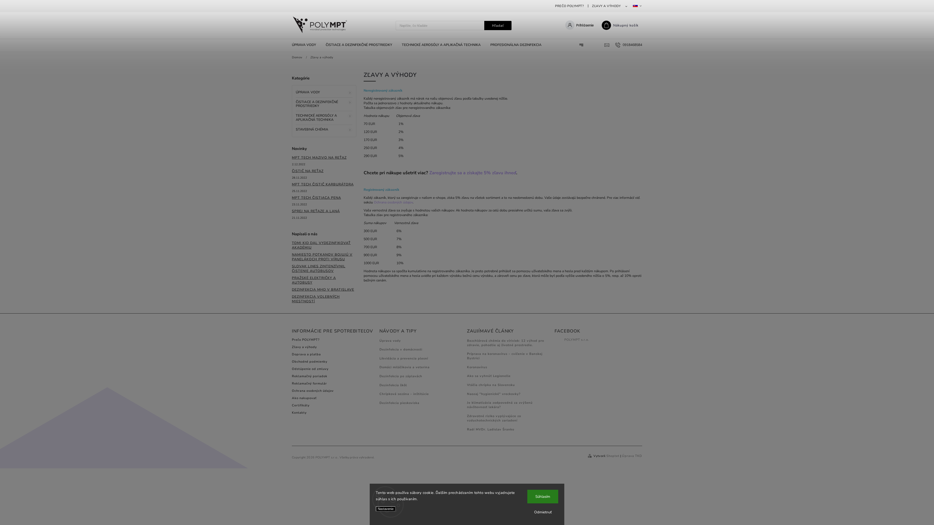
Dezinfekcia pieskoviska (399, 403)
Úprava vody (308, 92)
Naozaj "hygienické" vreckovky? (494, 394)
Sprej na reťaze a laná (316, 211)
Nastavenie (386, 509)
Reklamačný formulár (309, 383)
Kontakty (299, 413)
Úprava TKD (632, 456)
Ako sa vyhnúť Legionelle (489, 376)
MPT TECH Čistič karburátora (323, 184)
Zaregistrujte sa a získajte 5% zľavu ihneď (472, 173)
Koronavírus (477, 367)
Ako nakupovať (304, 398)
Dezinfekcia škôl (393, 385)
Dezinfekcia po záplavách (400, 376)
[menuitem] (306, 45)
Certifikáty (301, 405)
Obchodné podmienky (309, 361)
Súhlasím (542, 496)
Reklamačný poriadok (309, 376)
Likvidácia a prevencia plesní (403, 358)
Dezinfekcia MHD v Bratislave (323, 289)
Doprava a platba (306, 354)
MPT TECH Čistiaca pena (316, 197)
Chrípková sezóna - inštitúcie (404, 394)
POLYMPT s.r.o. (576, 340)
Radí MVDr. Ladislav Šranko (490, 429)
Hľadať (498, 25)
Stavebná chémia (312, 129)
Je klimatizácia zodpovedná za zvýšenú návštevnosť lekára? (500, 405)
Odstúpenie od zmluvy (310, 369)
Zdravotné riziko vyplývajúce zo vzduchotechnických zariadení (494, 418)
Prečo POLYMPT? (569, 6)
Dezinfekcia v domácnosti (400, 349)
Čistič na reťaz (307, 171)
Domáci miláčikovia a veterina (404, 367)
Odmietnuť (543, 512)
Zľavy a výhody (606, 6)
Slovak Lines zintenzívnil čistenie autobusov (318, 268)
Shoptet (613, 456)
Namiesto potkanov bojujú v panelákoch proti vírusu (322, 257)
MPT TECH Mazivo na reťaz (319, 157)
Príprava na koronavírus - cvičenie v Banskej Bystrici (504, 356)
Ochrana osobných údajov (393, 202)
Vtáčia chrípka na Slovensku (491, 385)
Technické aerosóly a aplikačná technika (316, 117)
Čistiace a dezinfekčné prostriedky (317, 104)
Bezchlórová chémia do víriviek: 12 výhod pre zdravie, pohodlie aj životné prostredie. (505, 343)
